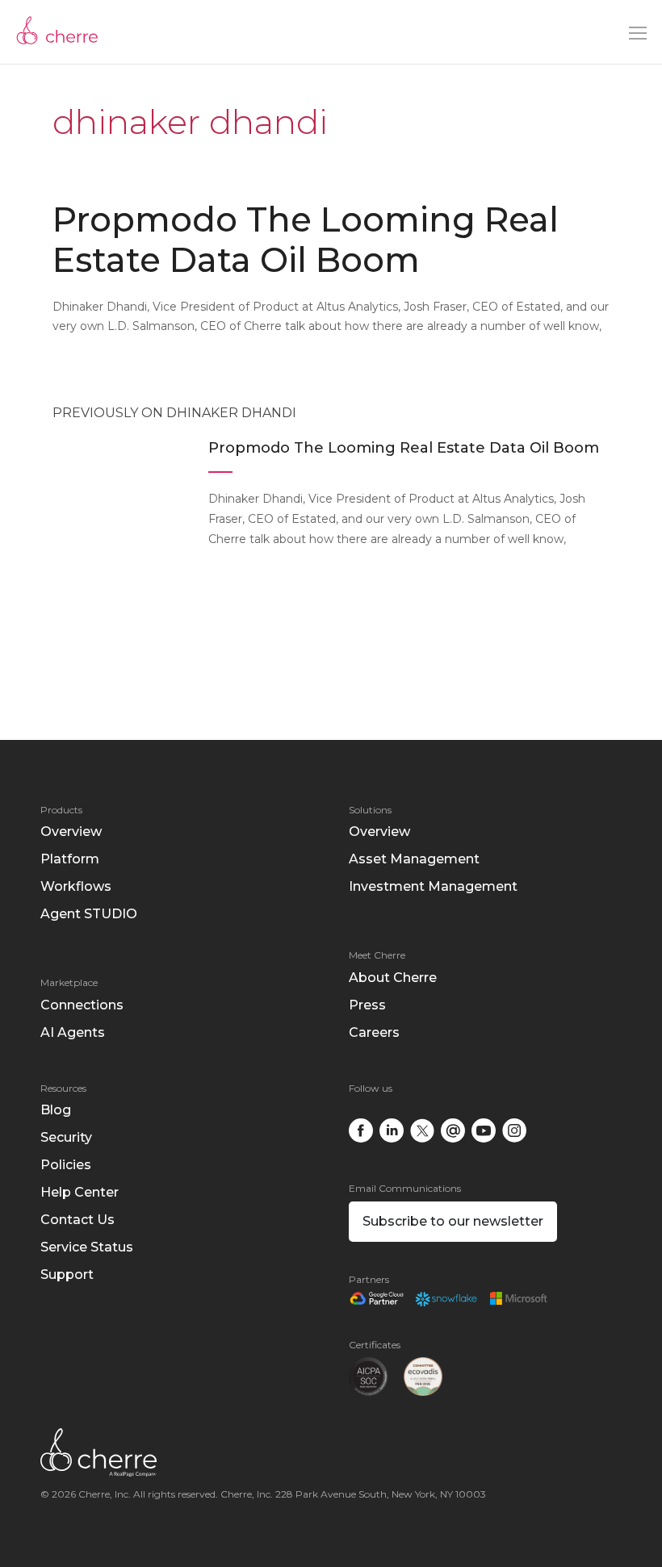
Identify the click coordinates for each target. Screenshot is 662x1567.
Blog (55, 1110)
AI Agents (72, 1032)
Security (66, 1137)
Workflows (75, 886)
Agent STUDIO (88, 913)
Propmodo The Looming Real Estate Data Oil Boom (305, 239)
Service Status (86, 1247)
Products (61, 810)
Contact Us (77, 1219)
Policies (65, 1164)
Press (367, 1005)
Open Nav (638, 33)
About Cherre (393, 977)
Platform (69, 859)
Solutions (370, 810)
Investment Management (433, 886)
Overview (71, 831)
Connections (82, 1005)
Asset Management (414, 859)
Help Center (79, 1192)
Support (67, 1274)
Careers (374, 1032)
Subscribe (452, 1221)
